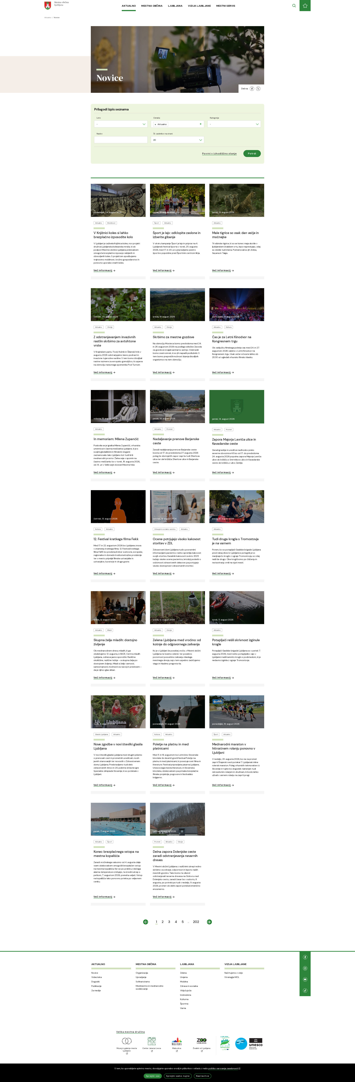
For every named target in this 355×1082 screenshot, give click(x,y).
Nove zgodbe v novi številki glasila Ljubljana (118, 746)
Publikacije (96, 986)
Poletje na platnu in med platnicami (171, 746)
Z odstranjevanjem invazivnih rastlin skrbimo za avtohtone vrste (115, 341)
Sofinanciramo (143, 981)
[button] (219, 153)
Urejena (184, 977)
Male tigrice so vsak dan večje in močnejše (235, 235)
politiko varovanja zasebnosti (223, 1068)
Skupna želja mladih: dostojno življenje (115, 642)
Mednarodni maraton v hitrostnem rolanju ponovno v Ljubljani (233, 748)
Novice (94, 973)
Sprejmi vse (153, 1075)
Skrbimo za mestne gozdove (173, 337)
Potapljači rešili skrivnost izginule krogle (236, 642)
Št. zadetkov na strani (163, 133)
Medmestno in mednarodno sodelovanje (149, 987)
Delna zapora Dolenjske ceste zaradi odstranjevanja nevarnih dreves (175, 856)
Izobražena (185, 995)
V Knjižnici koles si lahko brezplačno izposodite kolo (113, 235)
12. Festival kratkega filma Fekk (116, 539)
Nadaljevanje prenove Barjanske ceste (176, 441)
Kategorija (214, 118)
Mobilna (184, 981)
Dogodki (95, 981)
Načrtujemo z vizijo (234, 973)
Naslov (99, 133)
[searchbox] (170, 123)
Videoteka (96, 977)
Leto (99, 118)
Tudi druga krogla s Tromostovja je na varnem (235, 541)
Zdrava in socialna (189, 986)
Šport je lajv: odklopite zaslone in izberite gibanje (177, 235)
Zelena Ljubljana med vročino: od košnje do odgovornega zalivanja (177, 642)
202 (196, 922)
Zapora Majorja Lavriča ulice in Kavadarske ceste (234, 441)
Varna (183, 1008)
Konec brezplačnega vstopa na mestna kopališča (116, 854)
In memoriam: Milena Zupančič (116, 439)
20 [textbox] (154, 140)
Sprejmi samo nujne (178, 1075)
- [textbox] (97, 124)
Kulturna (184, 999)
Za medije (96, 990)
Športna (184, 1003)
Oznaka (156, 118)
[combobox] (121, 123)
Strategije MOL (232, 977)
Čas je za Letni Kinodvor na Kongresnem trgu (231, 339)
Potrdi (252, 153)
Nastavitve (202, 1075)
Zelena (183, 973)
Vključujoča (185, 990)
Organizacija (142, 973)
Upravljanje (141, 977)
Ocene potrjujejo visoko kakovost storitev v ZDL (176, 541)
